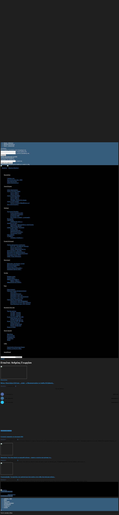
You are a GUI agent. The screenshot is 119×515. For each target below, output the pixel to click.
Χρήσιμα (6, 208)
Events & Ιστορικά (9, 241)
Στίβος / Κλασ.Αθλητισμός (14, 256)
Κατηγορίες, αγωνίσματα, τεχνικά (15, 263)
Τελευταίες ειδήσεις (6, 430)
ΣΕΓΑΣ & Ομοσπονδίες (16, 232)
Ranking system (11, 276)
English (6, 507)
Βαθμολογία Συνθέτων (13, 279)
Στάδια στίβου (14, 229)
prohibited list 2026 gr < (16, 221)
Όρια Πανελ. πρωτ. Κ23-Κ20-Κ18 (19, 296)
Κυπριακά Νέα (11, 337)
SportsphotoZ (7, 504)
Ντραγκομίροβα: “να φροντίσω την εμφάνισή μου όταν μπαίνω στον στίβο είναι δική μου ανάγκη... (28, 477)
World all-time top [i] (15, 318)
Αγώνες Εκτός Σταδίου (13, 201)
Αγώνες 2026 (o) (14, 197)
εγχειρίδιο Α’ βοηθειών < (16, 237)
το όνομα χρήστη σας (21, 151)
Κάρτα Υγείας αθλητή (15, 226)
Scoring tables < (11, 278)
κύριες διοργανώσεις (12, 190)
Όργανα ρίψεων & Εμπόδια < (14, 268)
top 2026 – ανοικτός (15, 312)
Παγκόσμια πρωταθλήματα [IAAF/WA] (17, 253)
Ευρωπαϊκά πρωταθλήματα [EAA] (16, 252)
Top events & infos (12, 181)
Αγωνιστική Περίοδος (12, 211)
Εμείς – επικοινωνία (9, 146)
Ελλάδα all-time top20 (16, 324)
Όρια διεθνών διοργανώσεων (14, 299)
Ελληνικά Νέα (11, 335)
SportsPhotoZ (7, 352)
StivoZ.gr (3, 386)
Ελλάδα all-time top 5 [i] (16, 320)
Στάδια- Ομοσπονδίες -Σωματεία (15, 227)
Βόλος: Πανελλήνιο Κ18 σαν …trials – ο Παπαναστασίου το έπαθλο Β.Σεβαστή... (27, 383)
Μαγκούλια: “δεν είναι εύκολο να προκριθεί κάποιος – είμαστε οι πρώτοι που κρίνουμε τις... (26, 457)
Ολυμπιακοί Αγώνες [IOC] (14, 255)
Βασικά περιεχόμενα (9, 144)
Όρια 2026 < (13, 292)
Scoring (6, 273)
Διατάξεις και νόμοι (12, 223)
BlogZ (8, 340)
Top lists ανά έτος (11, 311)
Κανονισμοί (7, 260)
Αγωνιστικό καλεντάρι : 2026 (14, 180)
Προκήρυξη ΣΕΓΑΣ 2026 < (14, 269)
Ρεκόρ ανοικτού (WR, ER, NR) (15, 321)
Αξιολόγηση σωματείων (16, 214)
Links (5, 343)
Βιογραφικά (10, 219)
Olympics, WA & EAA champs (18, 200)
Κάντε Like (115, 394)
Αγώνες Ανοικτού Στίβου (13, 195)
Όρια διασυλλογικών (15, 294)
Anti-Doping (10, 220)
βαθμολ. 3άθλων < (15, 281)
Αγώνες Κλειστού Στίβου (13, 191)
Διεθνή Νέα (10, 338)
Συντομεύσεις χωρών (15, 233)
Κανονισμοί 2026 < (12, 266)
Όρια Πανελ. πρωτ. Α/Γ (16, 295)
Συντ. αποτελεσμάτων (12, 204)
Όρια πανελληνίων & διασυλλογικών (16, 291)
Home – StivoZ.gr (8, 143)
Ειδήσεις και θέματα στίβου (14, 348)
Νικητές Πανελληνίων (16, 247)
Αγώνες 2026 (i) (14, 193)
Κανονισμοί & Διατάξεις (13, 265)
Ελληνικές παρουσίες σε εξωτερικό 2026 (12, 436)
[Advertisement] (13, 418)
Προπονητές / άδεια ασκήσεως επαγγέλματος (22, 224)
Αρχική (2, 358)
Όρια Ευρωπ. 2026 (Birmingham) (19, 301)
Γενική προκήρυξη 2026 (16, 213)
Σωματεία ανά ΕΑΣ (15, 230)
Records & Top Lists (9, 307)
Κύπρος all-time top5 (15, 325)
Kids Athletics (10, 235)
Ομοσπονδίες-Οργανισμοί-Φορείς (16, 347)
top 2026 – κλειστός (15, 314)
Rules (5, 500)
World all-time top (15, 322)
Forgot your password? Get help (9, 156)
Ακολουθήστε (114, 398)
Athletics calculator (9, 503)
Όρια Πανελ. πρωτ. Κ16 (16, 298)
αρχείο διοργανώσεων (13, 182)
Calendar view (11, 178)
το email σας (19, 161)
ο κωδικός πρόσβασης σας (22, 153)
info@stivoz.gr (11, 494)
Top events (6, 501)
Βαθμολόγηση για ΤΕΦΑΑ (14, 282)
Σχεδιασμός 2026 (14, 216)
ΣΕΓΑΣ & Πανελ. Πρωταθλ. (14, 250)
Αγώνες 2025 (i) (14, 194)
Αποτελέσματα (8, 186)
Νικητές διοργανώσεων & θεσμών (16, 245)
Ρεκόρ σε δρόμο (11, 327)
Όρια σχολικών (11, 289)
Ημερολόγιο (7, 175)
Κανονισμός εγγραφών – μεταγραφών (20, 217)
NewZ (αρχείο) (8, 330)
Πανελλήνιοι (4, 380)
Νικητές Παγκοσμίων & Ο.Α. (18, 249)
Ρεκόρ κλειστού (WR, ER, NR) (15, 317)
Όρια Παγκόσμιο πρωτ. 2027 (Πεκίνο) (20, 304)
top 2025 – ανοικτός (15, 315)
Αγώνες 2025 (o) (14, 198)
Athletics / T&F (8, 498)
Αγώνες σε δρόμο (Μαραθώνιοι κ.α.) (19, 203)
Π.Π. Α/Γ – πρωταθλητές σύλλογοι (19, 246)
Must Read (10, 334)
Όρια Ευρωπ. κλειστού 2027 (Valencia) (20, 302)
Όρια (5, 286)
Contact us (6, 506)
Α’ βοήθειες (10, 236)
